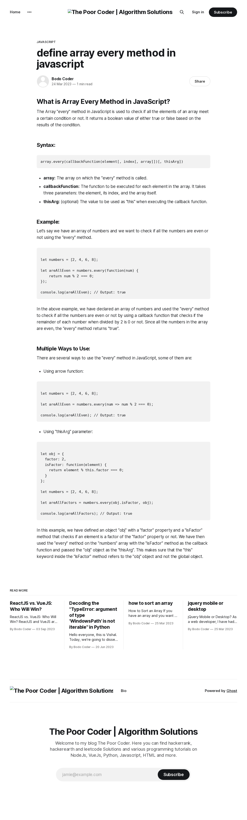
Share (200, 81)
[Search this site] (182, 12)
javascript (46, 42)
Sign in (198, 12)
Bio (123, 690)
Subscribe (223, 12)
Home (15, 12)
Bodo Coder (63, 78)
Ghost (231, 690)
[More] (29, 12)
